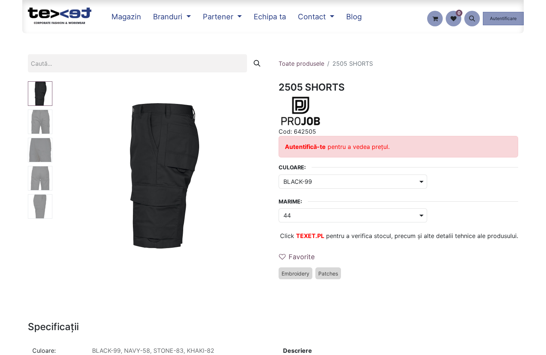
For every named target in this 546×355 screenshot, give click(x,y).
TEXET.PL (310, 236)
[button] (472, 18)
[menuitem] (126, 16)
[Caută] (257, 63)
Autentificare (503, 18)
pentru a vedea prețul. (337, 146)
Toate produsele (301, 63)
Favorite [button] (302, 257)
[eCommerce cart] (435, 18)
